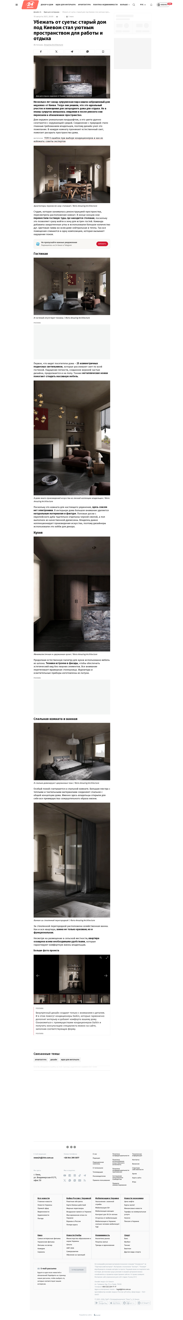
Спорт (127, 1235)
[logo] (30, 4)
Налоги (127, 1218)
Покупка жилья (101, 1242)
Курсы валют (129, 1205)
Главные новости (45, 1201)
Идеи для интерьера (66, 5)
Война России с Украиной (78, 1198)
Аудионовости (43, 1215)
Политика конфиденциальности (120, 1155)
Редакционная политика (98, 1163)
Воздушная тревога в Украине (78, 1212)
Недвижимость (102, 1235)
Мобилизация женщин (104, 1211)
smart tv (129, 1303)
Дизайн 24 (38, 12)
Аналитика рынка (102, 1238)
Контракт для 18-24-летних (106, 1214)
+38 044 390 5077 (71, 1158)
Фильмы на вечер (45, 1245)
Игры (134, 1182)
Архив (134, 1174)
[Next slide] (106, 976)
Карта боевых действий (76, 1205)
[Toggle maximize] (107, 958)
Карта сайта (136, 1178)
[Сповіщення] (151, 4)
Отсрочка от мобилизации (106, 1218)
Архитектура (84, 5)
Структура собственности (138, 1168)
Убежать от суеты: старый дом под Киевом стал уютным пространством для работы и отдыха (86, 12)
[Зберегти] (103, 52)
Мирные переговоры (75, 1208)
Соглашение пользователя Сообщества (117, 1177)
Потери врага (72, 1225)
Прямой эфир (43, 1208)
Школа (69, 1245)
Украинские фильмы (46, 1242)
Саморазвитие (72, 1251)
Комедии (41, 1249)
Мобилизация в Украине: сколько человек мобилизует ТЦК (107, 1224)
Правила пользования (101, 1180)
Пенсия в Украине (131, 1221)
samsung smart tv (144, 1303)
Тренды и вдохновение (104, 1245)
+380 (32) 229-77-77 (109, 1287)
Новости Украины (45, 1205)
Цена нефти (129, 1201)
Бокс (126, 1238)
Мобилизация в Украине (107, 1198)
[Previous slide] (38, 976)
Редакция (96, 1158)
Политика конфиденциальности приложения (120, 1170)
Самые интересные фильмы (49, 1238)
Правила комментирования (119, 1184)
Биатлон (127, 1249)
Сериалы (41, 1252)
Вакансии (135, 1164)
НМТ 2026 (70, 1248)
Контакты (135, 1160)
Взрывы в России (73, 1221)
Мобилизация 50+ (102, 1208)
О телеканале (98, 1168)
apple (115, 1303)
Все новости (44, 1198)
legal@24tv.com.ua (124, 1289)
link (65, 1175)
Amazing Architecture (53, 45)
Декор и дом (47, 5)
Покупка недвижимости (105, 5)
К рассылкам (78, 1270)
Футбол (127, 1242)
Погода (40, 1218)
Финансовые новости (133, 1208)
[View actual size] (101, 958)
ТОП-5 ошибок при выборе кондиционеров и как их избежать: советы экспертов (68, 140)
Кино (40, 1235)
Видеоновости (43, 1212)
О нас (95, 1154)
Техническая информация (137, 1155)
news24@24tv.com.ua (43, 1158)
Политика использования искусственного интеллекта (118, 1162)
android (101, 1303)
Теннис (127, 1245)
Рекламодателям (99, 1176)
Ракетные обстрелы (74, 1201)
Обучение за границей (75, 1255)
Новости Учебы (73, 1235)
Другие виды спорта (132, 1252)
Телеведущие (98, 1172)
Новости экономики (133, 1198)
